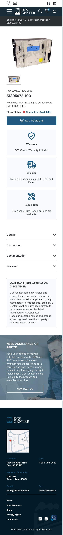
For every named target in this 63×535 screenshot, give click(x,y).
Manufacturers (14, 505)
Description (14, 245)
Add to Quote (34, 120)
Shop (9, 510)
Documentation (16, 255)
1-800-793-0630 (47, 462)
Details (11, 234)
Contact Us (25, 388)
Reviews (12, 266)
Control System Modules (36, 19)
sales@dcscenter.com (18, 490)
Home (13, 19)
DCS (20, 19)
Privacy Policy (14, 514)
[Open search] (40, 11)
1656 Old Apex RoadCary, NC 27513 (17, 463)
